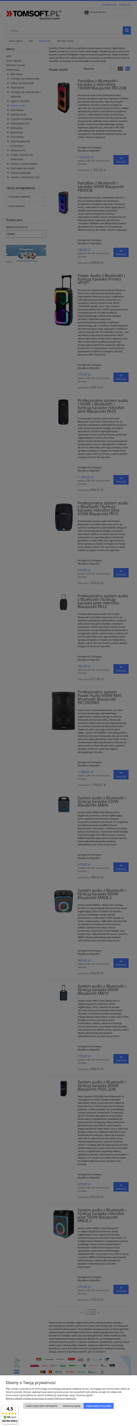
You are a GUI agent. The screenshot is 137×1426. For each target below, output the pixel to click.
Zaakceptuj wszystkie (98, 1405)
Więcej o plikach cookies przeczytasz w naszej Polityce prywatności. (41, 1398)
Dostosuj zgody (72, 1405)
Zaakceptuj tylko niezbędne (41, 1405)
